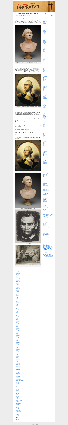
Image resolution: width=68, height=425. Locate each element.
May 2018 (44, 71)
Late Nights (44, 222)
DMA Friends (44, 200)
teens (49, 257)
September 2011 (45, 143)
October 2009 (44, 164)
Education (17, 391)
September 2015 (18, 324)
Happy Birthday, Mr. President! (22, 15)
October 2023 (44, 24)
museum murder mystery (19, 405)
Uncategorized (17, 414)
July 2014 (44, 112)
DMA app (44, 199)
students (47, 255)
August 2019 (44, 57)
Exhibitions (44, 213)
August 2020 (44, 47)
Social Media (17, 409)
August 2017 (44, 79)
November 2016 (45, 87)
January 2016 (44, 96)
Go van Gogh (45, 209)
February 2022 (44, 32)
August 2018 (44, 68)
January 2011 (44, 150)
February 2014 (44, 117)
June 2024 (44, 22)
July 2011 (44, 145)
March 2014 (44, 116)
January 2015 (44, 107)
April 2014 (44, 115)
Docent (44, 206)
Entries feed (17, 418)
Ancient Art (44, 188)
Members (44, 224)
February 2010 (44, 160)
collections (44, 244)
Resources (17, 407)
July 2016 (17, 318)
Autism (43, 176)
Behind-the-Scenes (45, 177)
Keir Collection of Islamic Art (19, 400)
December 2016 (45, 86)
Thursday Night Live (45, 236)
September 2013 (18, 338)
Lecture (44, 210)
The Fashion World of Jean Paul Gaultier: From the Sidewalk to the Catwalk (25, 413)
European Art (17, 392)
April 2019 (44, 61)
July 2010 (17, 360)
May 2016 (17, 319)
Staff (43, 232)
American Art (17, 371)
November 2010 (45, 152)
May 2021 (44, 39)
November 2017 (45, 76)
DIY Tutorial (44, 198)
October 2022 (44, 28)
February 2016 (44, 95)
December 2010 (45, 151)
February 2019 (18, 300)
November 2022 (18, 277)
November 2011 (45, 141)
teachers (49, 256)
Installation (17, 399)
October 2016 (44, 88)
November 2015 (45, 98)
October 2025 (17, 271)
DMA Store (44, 202)
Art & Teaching (18, 373)
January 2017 (44, 85)
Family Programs (45, 207)
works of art (48, 257)
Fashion (44, 192)
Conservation (44, 183)
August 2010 (44, 155)
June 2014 (44, 113)
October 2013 (17, 337)
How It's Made (17, 398)
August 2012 (44, 133)
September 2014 (18, 331)
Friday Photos (44, 217)
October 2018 (44, 66)
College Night (44, 181)
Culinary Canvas (45, 185)
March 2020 (44, 52)
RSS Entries (31, 424)
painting (44, 253)
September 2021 (18, 282)
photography (49, 253)
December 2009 (45, 162)
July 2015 (17, 325)
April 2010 (17, 362)
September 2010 (45, 154)
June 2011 (44, 146)
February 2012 (18, 349)
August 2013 (44, 122)
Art (43, 242)
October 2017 (44, 77)
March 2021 (44, 41)
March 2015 (44, 105)
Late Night (50, 251)
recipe (47, 254)
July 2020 (44, 48)
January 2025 (44, 20)
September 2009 (18, 366)
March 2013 (44, 127)
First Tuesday (17, 395)
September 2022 (45, 29)
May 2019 (44, 60)
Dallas (16, 386)
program (44, 254)
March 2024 (44, 23)
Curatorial (44, 186)
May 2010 (17, 361)
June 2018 (44, 70)
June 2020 (44, 49)
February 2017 (44, 84)
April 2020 (44, 51)
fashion (52, 250)
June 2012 (44, 135)
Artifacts (44, 225)
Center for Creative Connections (48, 243)
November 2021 (18, 281)
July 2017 (44, 80)
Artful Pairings (44, 172)
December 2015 (45, 97)
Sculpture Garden (18, 408)
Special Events (44, 231)
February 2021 (44, 42)
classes (44, 205)
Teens (16, 412)
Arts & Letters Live (45, 173)
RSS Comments (36, 424)
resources (49, 254)
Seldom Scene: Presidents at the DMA (25, 133)
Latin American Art (45, 193)
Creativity (44, 184)
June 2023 (17, 275)
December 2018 (18, 301)
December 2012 (18, 343)
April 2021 (44, 40)
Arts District (44, 174)
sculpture (44, 255)
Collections (17, 381)
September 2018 (45, 67)
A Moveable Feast (18, 369)
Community (48, 244)
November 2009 (45, 163)
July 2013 (44, 123)
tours (51, 257)
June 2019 (44, 59)
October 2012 (44, 131)
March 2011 (17, 355)
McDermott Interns (48, 252)
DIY (46, 249)
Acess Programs (18, 370)
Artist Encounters (18, 376)
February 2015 (44, 106)
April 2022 (44, 30)
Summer (50, 255)
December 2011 (45, 140)
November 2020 (18, 288)
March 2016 (44, 94)
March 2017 (17, 313)
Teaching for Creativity (45, 234)
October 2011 (44, 142)
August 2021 (17, 283)
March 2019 (17, 299)
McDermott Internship (45, 233)
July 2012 (44, 134)
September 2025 (45, 19)
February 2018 (18, 307)
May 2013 (44, 125)
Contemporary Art (45, 190)
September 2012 (45, 132)
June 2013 (44, 124)
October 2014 (17, 330)
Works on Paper (18, 415)
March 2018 (17, 306)
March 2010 (44, 159)
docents (46, 250)
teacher (46, 256)
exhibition (49, 250)
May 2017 (17, 312)
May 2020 (44, 50)
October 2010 (44, 153)
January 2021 (44, 43)
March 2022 (44, 31)
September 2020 (18, 289)
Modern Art (44, 194)
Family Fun (44, 216)
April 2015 (44, 104)
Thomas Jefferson (23, 18)
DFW (43, 197)
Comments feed (18, 419)
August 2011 (44, 144)
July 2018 (44, 69)
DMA (49, 249)
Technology (44, 235)
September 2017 (45, 78)
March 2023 (17, 276)
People (46, 253)
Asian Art (44, 189)
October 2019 (17, 295)
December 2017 (45, 75)
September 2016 (45, 89)
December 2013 (18, 336)
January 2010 (44, 161)
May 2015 (44, 103)
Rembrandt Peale (18, 18)
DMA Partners (44, 201)
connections (44, 246)
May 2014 (44, 114)
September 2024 (45, 21)
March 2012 (17, 348)
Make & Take (44, 223)
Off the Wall (44, 211)
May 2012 (44, 136)
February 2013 (18, 342)
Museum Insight (45, 226)
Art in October (45, 175)
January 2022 (44, 33)
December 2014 (45, 108)
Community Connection (45, 182)
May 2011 (17, 354)
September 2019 (45, 56)
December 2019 (18, 294)
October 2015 (44, 99)
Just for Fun (44, 221)
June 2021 (44, 38)
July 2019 (44, 58)
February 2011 (17, 356)
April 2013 (44, 126)
